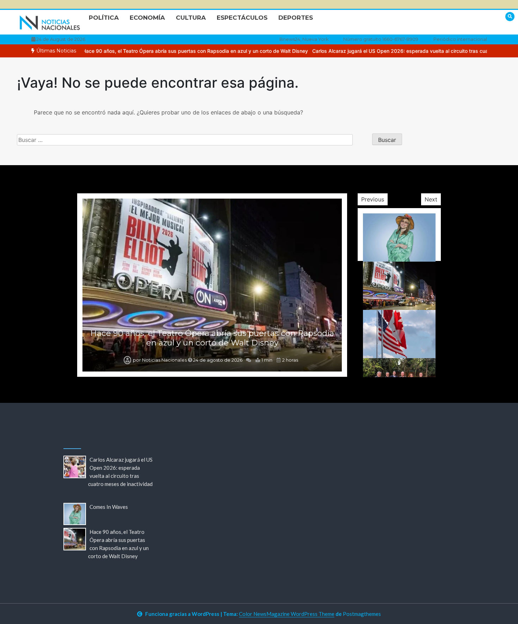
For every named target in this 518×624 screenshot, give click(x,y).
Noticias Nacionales (164, 360)
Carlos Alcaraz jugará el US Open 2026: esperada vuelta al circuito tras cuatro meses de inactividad (396, 51)
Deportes (295, 17)
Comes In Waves (109, 507)
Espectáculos (242, 17)
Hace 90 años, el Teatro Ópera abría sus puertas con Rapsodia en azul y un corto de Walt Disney (163, 51)
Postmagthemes (362, 614)
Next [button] (431, 199)
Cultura (191, 17)
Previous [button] (372, 199)
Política (104, 17)
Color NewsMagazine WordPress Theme (286, 614)
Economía (147, 17)
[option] (163, 51)
